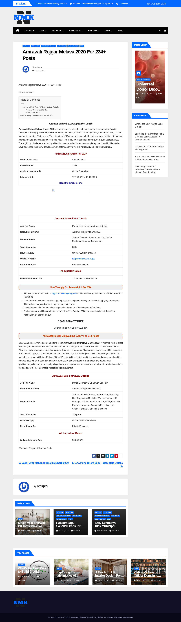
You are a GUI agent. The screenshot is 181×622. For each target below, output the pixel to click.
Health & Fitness (143, 79)
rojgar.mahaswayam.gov (83, 259)
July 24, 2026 (104, 580)
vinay (78, 580)
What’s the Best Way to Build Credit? (32, 569)
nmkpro (38, 67)
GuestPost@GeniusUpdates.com (120, 617)
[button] (160, 31)
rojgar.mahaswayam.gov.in (64, 293)
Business (57, 31)
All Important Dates (33, 113)
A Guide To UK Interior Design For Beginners (108, 575)
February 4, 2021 (147, 94)
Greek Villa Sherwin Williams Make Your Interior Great (31, 526)
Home (43, 31)
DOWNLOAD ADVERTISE (71, 321)
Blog (59, 568)
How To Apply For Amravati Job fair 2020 (37, 116)
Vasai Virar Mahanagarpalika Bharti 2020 (45, 463)
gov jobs (35, 46)
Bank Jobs (75, 31)
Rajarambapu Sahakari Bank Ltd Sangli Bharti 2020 (68, 526)
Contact (29, 31)
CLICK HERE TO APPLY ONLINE (70, 328)
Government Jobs (48, 46)
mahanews (62, 46)
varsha (118, 580)
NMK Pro (39, 531)
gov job (26, 46)
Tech (136, 568)
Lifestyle (93, 31)
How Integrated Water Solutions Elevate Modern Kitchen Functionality (147, 169)
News (108, 31)
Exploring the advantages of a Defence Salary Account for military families (149, 137)
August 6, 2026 (27, 576)
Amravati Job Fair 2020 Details (37, 110)
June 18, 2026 (143, 580)
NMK (120, 31)
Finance (22, 564)
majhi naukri (73, 46)
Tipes (98, 568)
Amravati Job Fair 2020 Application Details (41, 107)
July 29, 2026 (65, 580)
